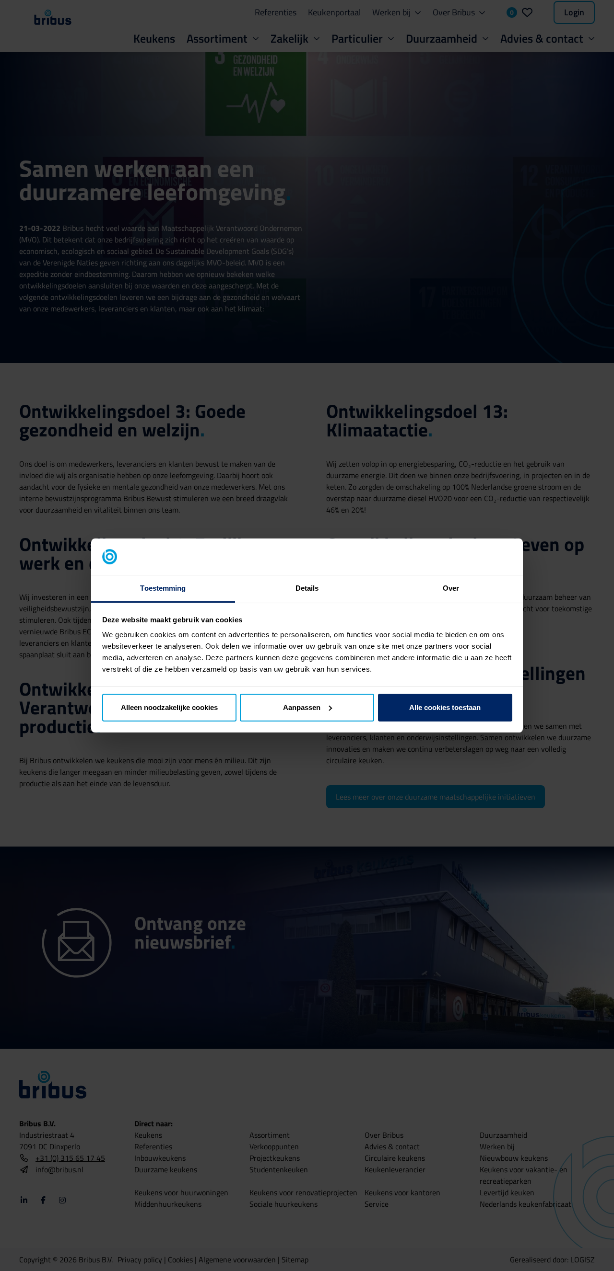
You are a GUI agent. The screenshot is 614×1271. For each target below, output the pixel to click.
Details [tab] (307, 588)
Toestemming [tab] (163, 588)
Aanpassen (301, 707)
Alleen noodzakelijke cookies (169, 707)
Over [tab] (451, 588)
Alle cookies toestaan (445, 707)
